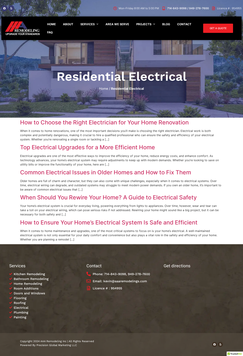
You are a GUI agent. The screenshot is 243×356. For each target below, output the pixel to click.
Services (87, 24)
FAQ (50, 32)
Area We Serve (117, 24)
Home (51, 24)
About (68, 24)
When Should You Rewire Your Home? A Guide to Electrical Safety (108, 197)
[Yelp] (11, 8)
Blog (166, 24)
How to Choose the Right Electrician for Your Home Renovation (104, 122)
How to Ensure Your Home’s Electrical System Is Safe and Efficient (108, 222)
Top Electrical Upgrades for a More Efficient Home (87, 147)
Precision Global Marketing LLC (56, 345)
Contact (184, 24)
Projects (143, 24)
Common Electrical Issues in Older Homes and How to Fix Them (105, 172)
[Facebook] (4, 8)
